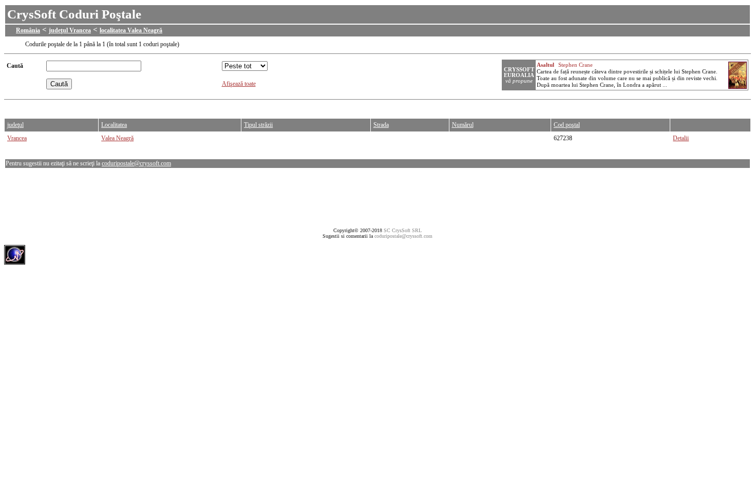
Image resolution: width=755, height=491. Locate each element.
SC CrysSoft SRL (403, 230)
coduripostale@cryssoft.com (136, 163)
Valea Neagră (117, 138)
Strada (381, 124)
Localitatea (114, 124)
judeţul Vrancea (70, 30)
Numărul (463, 124)
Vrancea (17, 138)
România (28, 30)
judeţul (15, 124)
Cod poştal (567, 124)
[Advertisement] (191, 106)
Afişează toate (239, 83)
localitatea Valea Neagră (131, 30)
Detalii (681, 138)
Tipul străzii (258, 124)
